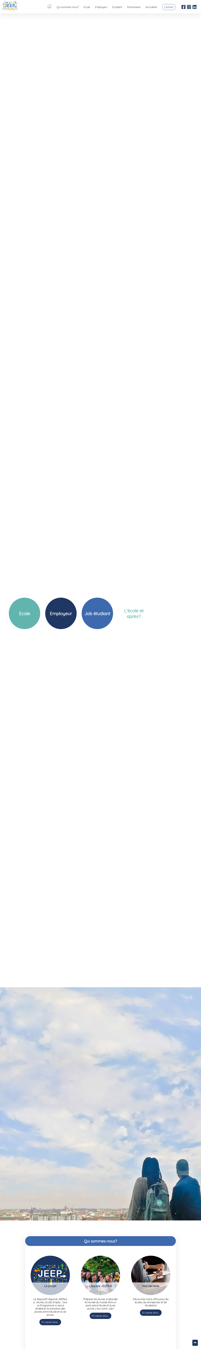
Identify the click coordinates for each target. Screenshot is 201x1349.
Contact (169, 7)
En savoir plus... (50, 1322)
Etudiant (117, 7)
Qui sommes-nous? (68, 7)
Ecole (87, 7)
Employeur (101, 7)
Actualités (151, 7)
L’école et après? (134, 613)
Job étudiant (97, 613)
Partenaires (134, 7)
